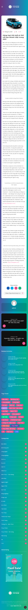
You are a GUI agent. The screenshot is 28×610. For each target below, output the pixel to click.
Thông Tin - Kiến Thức (9, 422)
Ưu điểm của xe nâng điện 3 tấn (15, 364)
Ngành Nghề (6, 414)
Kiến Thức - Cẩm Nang (16, 408)
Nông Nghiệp (16, 414)
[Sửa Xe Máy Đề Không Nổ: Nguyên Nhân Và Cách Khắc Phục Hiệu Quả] (4, 372)
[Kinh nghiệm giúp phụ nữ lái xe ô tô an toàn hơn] (4, 386)
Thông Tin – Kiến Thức (7, 524)
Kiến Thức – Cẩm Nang (7, 474)
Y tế (17, 431)
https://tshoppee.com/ (13, 262)
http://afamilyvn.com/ (9, 203)
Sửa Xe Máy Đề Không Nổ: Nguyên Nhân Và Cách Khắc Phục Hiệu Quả (16, 372)
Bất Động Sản (14, 399)
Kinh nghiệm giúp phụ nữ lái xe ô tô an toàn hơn (17, 386)
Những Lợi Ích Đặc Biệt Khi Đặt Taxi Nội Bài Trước (16, 379)
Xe (3, 431)
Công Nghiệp (6, 402)
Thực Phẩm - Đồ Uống (9, 428)
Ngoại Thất (14, 411)
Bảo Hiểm (5, 399)
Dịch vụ (12, 405)
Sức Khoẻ (5, 420)
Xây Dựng (10, 431)
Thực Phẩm (15, 425)
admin (14, 308)
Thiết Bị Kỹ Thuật (15, 420)
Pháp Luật (13, 417)
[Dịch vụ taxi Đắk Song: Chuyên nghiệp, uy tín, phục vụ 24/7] (4, 358)
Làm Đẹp (5, 411)
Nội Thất (5, 417)
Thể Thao (20, 422)
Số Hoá (21, 417)
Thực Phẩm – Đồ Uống (7, 532)
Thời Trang (6, 425)
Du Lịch (5, 405)
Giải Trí (4, 408)
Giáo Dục (19, 405)
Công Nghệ (16, 402)
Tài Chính (20, 428)
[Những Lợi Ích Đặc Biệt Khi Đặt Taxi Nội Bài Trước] (4, 379)
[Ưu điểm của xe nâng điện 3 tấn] (4, 365)
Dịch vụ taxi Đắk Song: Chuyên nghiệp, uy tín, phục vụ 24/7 (17, 358)
